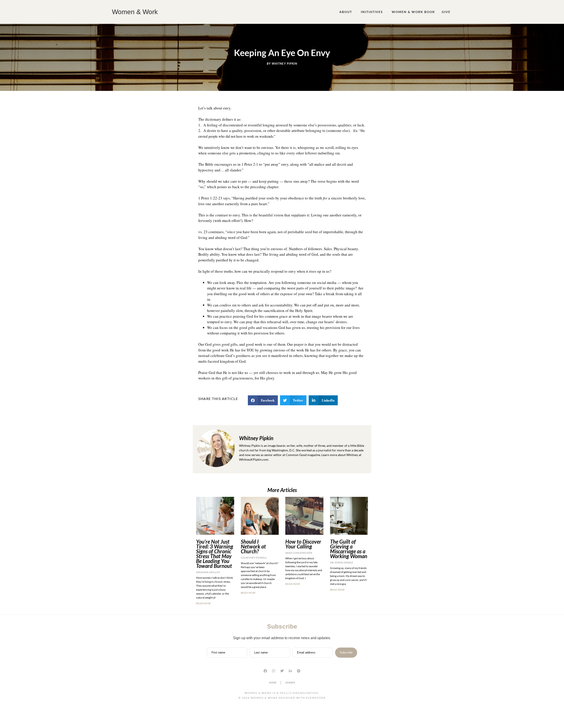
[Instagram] (273, 671)
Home (272, 682)
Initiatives (372, 12)
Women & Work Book (413, 12)
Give (446, 12)
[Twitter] (282, 671)
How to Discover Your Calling (303, 544)
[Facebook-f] (265, 671)
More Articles (282, 490)
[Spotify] (299, 671)
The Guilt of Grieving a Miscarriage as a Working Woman (348, 548)
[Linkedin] (290, 671)
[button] (263, 400)
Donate (290, 682)
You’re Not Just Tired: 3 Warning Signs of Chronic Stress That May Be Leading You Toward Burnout (214, 553)
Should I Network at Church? (253, 546)
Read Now (203, 603)
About (345, 12)
